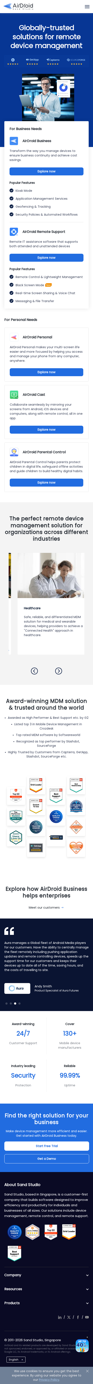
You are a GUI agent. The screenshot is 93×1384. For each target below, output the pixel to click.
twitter (69, 1317)
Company (12, 1275)
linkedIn (59, 1317)
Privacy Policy (49, 1380)
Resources (13, 1289)
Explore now (46, 171)
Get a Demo (46, 1159)
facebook (78, 1317)
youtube (87, 1317)
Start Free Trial (47, 1146)
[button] (34, 671)
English (13, 1359)
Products (12, 1302)
